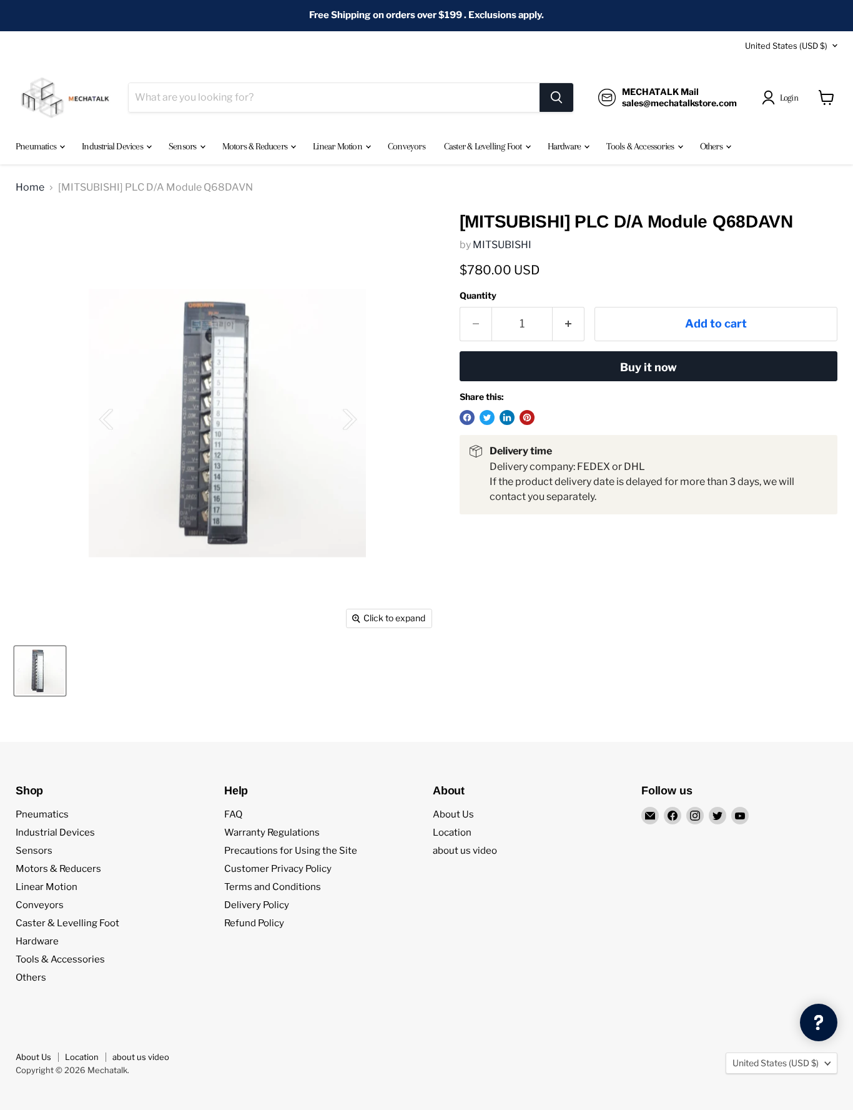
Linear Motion (338, 146)
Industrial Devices (113, 146)
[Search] (556, 97)
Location (452, 832)
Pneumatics (37, 146)
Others (712, 146)
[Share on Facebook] (467, 417)
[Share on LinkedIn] (507, 417)
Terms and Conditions (272, 886)
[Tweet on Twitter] (487, 417)
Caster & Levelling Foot (484, 146)
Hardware (565, 146)
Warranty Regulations (272, 832)
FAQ (233, 814)
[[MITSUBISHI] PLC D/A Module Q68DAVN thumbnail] (40, 671)
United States (786, 46)
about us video (465, 850)
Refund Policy (254, 923)
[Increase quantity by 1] (568, 324)
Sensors (184, 146)
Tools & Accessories (641, 146)
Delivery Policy (256, 905)
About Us (453, 814)
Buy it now (648, 367)
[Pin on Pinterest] (527, 417)
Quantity (478, 296)
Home (30, 187)
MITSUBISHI (502, 245)
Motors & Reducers (256, 146)
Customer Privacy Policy (278, 868)
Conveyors (406, 146)
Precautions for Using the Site (290, 850)
